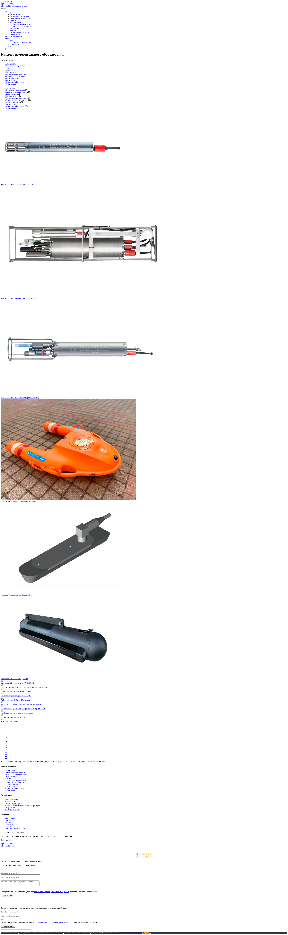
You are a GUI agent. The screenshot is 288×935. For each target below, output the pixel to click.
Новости (13, 40)
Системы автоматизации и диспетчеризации (22, 806)
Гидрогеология (15, 20)
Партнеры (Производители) (20, 42)
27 (6, 743)
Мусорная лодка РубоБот (10, 721)
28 (6, 746)
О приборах (14, 44)
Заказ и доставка (11, 824)
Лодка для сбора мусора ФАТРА (13, 717)
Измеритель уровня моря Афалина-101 (16, 696)
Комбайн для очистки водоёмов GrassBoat (17, 713)
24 (6, 737)
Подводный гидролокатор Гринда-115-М (16, 595)
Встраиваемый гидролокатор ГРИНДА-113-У (18, 683)
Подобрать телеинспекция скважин (56, 762)
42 (6, 754)
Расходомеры (15, 14)
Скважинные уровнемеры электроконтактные (87, 762)
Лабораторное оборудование (21, 26)
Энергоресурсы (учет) (13, 804)
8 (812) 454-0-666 (7, 4)
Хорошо (145, 933)
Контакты (9, 47)
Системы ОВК (11, 801)
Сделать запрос (21, 6)
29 (6, 748)
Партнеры (9, 822)
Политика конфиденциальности (17, 828)
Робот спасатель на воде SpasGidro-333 (16, 691)
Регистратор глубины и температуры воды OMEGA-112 (22, 704)
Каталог (8, 12)
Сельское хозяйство (12, 810)
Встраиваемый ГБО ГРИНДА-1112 (14, 679)
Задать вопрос (6, 840)
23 (6, 735)
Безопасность (15, 34)
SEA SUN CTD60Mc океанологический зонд (18, 184)
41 (6, 752)
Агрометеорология (17, 28)
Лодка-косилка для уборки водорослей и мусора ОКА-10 (23, 709)
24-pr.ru (45, 861)
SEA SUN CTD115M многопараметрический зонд (20, 298)
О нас (7, 38)
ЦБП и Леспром (11, 799)
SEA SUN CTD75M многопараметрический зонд (20, 398)
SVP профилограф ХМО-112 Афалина (15, 700)
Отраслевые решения (13, 36)
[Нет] (150, 933)
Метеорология (15, 22)
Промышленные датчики (19, 16)
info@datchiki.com (8, 6)
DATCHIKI (7, 2)
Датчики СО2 (36, 762)
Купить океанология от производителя (16, 762)
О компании (10, 818)
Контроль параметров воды (20, 24)
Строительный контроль (19, 32)
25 (6, 739)
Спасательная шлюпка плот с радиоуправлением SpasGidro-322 (25, 687)
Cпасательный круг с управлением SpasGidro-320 (20, 501)
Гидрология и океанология (20, 18)
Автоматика (14, 30)
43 (6, 756)
